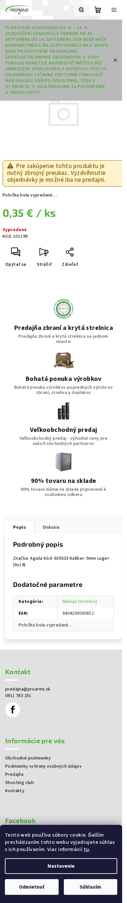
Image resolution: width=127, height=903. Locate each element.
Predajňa (14, 774)
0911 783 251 (18, 695)
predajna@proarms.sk (27, 689)
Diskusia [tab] (51, 527)
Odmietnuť (31, 887)
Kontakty (14, 791)
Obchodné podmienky (28, 758)
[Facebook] (12, 709)
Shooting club (19, 782)
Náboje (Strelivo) (80, 601)
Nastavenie (61, 866)
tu (86, 849)
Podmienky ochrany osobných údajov (43, 766)
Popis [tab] (19, 527)
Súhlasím (90, 887)
